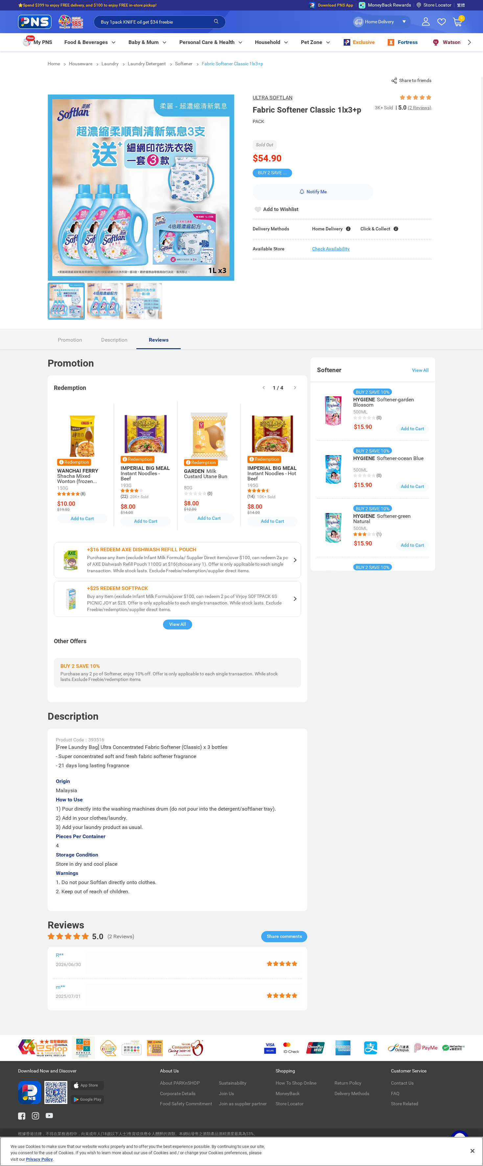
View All (177, 624)
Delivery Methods (351, 1093)
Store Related (404, 1103)
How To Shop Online (296, 1083)
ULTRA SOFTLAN (272, 98)
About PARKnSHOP (180, 1083)
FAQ (395, 1093)
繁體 (461, 5)
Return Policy (347, 1083)
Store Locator (437, 5)
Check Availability (331, 248)
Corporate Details (178, 1093)
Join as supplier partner (243, 1103)
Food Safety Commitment (186, 1103)
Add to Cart (82, 518)
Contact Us (402, 1083)
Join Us (226, 1093)
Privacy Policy (39, 1159)
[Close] (472, 1151)
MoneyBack (288, 1093)
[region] (241, 1151)
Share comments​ (284, 936)
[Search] (216, 22)
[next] (469, 42)
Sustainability (232, 1083)
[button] (381, 22)
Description (114, 340)
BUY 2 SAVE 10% (274, 172)
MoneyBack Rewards (389, 5)
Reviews (159, 340)
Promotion (70, 340)
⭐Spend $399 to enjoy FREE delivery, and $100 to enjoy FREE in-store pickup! (87, 5)
